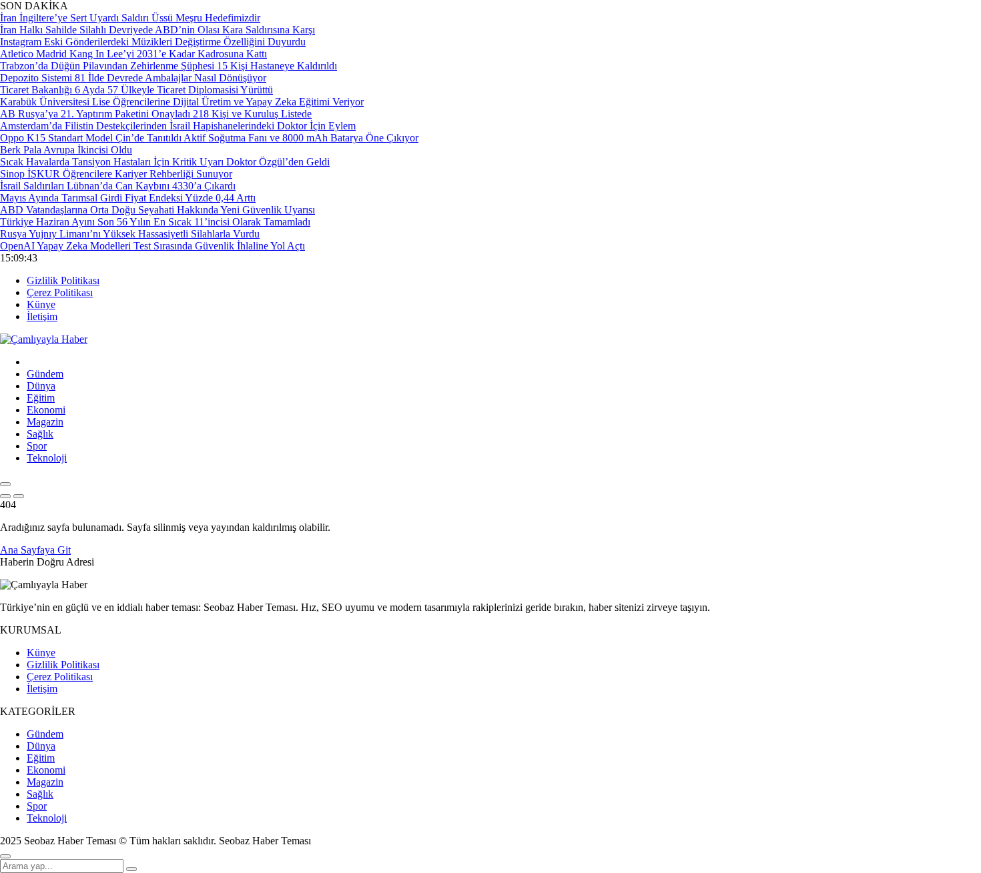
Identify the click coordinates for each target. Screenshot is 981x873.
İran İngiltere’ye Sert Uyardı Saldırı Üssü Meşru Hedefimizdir (130, 17)
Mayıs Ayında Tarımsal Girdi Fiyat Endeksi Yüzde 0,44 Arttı (128, 197)
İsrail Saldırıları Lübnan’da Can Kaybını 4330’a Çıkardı (118, 185)
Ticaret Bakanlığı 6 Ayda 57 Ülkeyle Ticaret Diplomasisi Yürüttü (136, 89)
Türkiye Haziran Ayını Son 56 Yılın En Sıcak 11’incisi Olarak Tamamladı (155, 221)
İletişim (42, 316)
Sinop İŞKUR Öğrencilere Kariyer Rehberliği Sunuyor (116, 173)
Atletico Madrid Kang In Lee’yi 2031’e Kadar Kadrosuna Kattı (133, 53)
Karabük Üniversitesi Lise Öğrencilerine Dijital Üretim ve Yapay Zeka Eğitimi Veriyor (182, 101)
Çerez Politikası (60, 292)
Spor (37, 446)
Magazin (45, 421)
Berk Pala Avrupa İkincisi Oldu (66, 149)
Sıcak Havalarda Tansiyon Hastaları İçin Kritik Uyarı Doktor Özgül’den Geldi (165, 161)
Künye (41, 304)
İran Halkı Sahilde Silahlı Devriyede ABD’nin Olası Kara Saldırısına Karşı (157, 29)
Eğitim (41, 397)
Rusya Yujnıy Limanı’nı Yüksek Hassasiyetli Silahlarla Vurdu (130, 233)
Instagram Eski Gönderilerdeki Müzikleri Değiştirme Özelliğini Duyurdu (153, 41)
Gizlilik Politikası (63, 280)
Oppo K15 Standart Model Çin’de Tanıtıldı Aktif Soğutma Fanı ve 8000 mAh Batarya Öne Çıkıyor (209, 137)
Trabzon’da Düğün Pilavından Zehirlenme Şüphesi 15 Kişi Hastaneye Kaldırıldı (168, 65)
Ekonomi (46, 409)
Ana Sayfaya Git (35, 550)
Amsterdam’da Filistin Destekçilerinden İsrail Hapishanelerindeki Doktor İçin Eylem (178, 125)
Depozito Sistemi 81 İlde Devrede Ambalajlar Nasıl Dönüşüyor (133, 77)
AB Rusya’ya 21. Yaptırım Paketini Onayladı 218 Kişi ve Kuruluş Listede (156, 113)
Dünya (41, 385)
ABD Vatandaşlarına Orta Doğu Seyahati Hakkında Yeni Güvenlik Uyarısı (157, 209)
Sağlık (40, 434)
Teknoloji (47, 458)
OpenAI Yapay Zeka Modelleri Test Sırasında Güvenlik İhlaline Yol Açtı (152, 245)
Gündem (45, 373)
